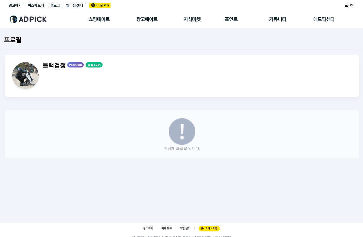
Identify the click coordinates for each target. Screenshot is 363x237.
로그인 (349, 5)
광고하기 (15, 5)
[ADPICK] (48, 19)
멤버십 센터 (74, 5)
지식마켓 (192, 19)
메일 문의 (185, 228)
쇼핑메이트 (99, 19)
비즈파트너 (36, 5)
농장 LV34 (94, 65)
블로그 (55, 5)
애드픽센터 (324, 19)
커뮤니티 (277, 19)
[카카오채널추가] (100, 5)
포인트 (231, 19)
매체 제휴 (166, 228)
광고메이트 (147, 19)
